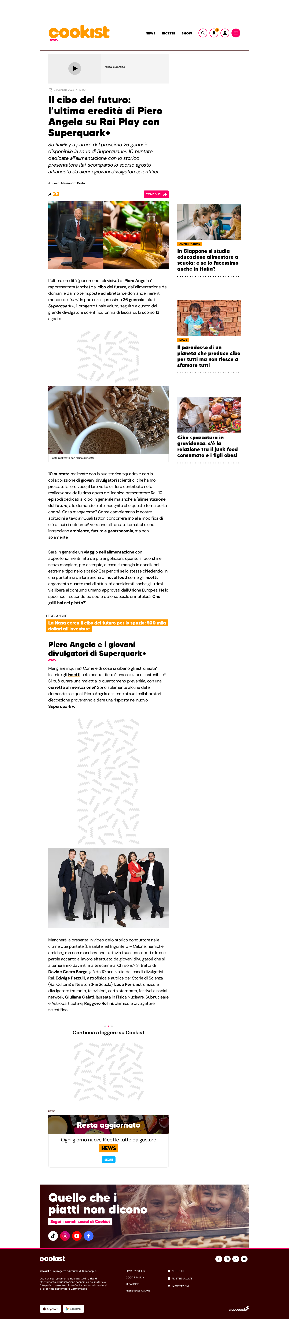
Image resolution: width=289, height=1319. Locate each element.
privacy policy (135, 1271)
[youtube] (77, 1236)
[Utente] (224, 33)
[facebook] (89, 1236)
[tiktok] (53, 1236)
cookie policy (135, 1277)
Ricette (168, 33)
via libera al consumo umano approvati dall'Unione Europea (102, 590)
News (151, 33)
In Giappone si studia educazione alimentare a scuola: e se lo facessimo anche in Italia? (207, 260)
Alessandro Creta (73, 183)
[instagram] (65, 1236)
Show (187, 33)
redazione (132, 1284)
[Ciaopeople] (239, 1308)
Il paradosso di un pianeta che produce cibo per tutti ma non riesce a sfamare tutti (208, 356)
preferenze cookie (138, 1290)
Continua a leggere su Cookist (108, 1032)
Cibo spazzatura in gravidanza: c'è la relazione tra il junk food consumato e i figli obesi (207, 446)
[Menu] (235, 33)
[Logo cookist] (79, 33)
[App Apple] (50, 1309)
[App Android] (73, 1309)
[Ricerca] (202, 33)
